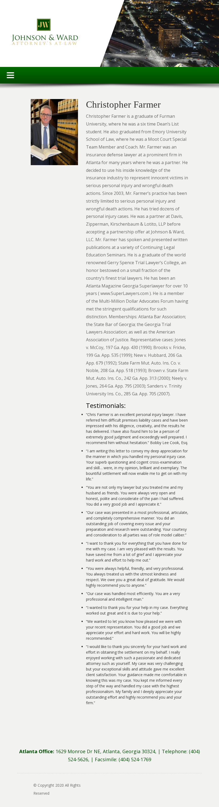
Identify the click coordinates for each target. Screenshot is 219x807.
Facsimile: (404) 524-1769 (123, 759)
